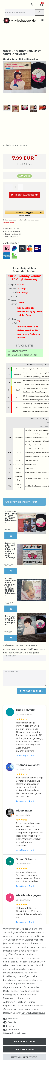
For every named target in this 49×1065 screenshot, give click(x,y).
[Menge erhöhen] (15, 187)
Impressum (9, 1005)
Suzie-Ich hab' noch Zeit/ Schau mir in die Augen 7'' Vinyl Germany (10, 550)
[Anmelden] (32, 4)
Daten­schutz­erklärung (33, 1013)
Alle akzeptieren (24, 1041)
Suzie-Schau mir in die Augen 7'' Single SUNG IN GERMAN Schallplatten (10, 587)
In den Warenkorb (26, 195)
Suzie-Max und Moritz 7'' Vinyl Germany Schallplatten (10, 517)
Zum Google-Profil (25, 756)
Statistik (12, 1022)
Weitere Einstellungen (14, 1033)
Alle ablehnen (24, 1049)
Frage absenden (33, 691)
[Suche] (39, 12)
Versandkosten (8, 223)
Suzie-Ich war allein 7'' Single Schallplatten (10, 620)
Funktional (13, 1029)
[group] (31, 523)
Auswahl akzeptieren (24, 1057)
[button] (24, 213)
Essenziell (13, 1018)
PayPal (11, 1026)
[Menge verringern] (20, 187)
